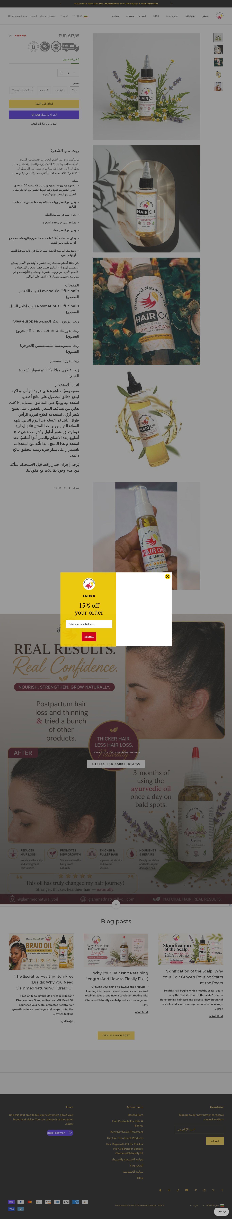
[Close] (168, 576)
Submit (89, 636)
